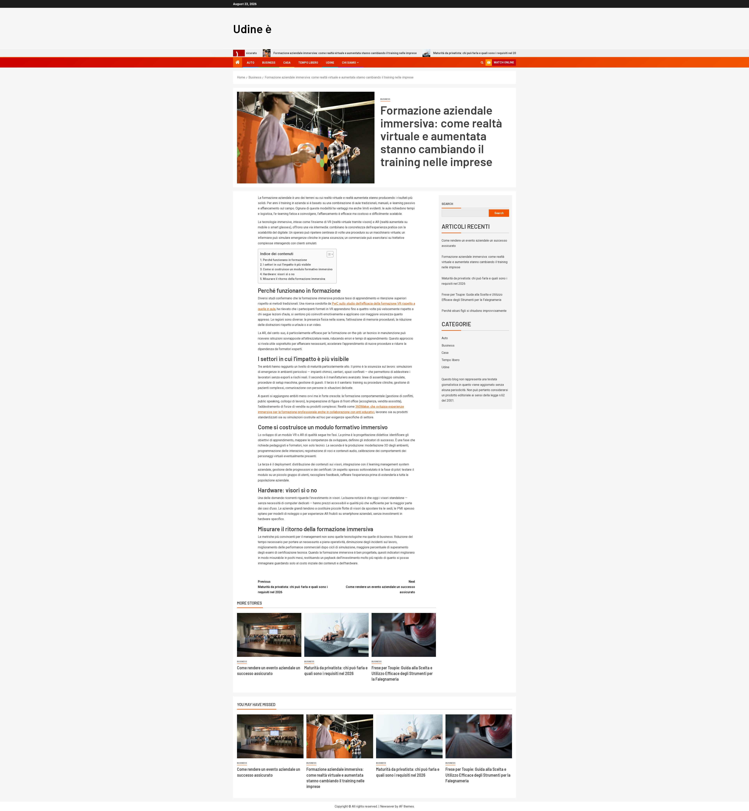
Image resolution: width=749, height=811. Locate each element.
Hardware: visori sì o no (279, 274)
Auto (250, 62)
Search (447, 203)
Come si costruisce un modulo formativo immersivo (298, 269)
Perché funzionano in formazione (285, 260)
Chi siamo (349, 62)
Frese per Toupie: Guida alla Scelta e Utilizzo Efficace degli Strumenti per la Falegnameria (402, 673)
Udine (330, 62)
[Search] (482, 62)
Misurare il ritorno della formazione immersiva (294, 279)
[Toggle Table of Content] (328, 254)
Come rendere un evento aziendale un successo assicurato (380, 587)
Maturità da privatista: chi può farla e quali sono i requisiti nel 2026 (426, 53)
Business (268, 62)
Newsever (387, 806)
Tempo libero (308, 62)
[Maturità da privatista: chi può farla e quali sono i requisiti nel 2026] (336, 635)
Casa (286, 62)
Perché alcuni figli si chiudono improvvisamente (474, 311)
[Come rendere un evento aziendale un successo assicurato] (269, 635)
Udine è (252, 28)
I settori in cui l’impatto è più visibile (287, 264)
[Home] (237, 62)
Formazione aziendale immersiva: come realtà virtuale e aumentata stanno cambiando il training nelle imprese (295, 53)
